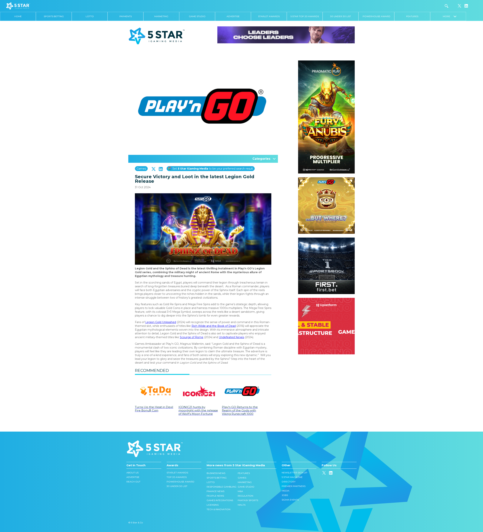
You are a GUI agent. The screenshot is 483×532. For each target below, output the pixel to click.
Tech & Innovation (218, 509)
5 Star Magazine (292, 477)
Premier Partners (293, 486)
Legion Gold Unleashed (160, 322)
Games (141, 168)
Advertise (233, 16)
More (448, 16)
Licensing (213, 504)
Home (18, 16)
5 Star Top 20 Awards (305, 16)
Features (412, 16)
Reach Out (133, 481)
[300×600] (326, 62)
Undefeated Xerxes (231, 337)
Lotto (90, 16)
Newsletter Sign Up (294, 472)
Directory (288, 481)
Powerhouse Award (376, 16)
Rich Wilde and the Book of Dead (214, 326)
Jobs (285, 495)
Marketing (161, 16)
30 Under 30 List (340, 16)
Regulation (245, 495)
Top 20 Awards (177, 477)
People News (215, 495)
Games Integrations (220, 500)
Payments (125, 16)
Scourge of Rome (191, 337)
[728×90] (286, 34)
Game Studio (197, 16)
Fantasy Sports (248, 500)
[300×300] (326, 179)
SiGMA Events (290, 499)
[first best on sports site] (326, 239)
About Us (132, 472)
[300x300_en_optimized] (326, 299)
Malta (242, 504)
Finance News (215, 491)
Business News (216, 473)
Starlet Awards (269, 16)
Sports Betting (54, 16)
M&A (240, 491)
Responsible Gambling (221, 486)
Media (285, 490)
